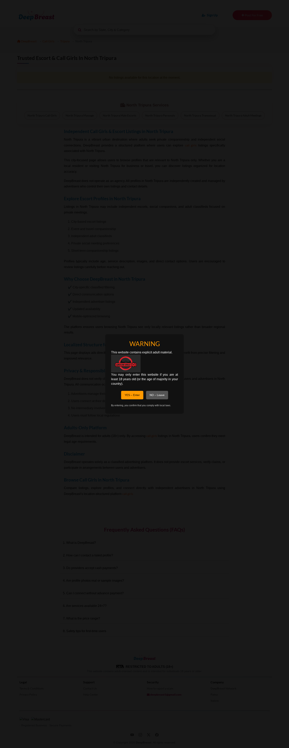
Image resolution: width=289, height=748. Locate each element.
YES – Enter (132, 395)
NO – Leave (157, 395)
